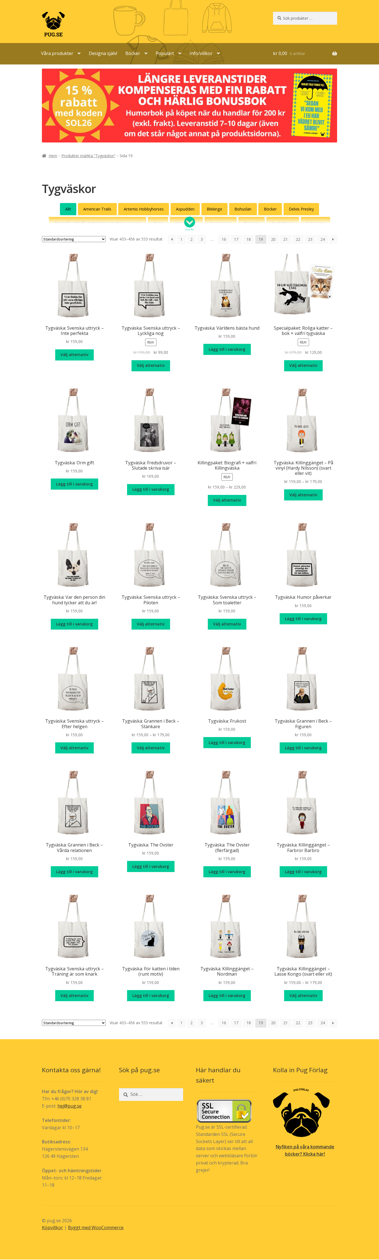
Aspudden (185, 209)
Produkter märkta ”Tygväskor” (88, 155)
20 (273, 239)
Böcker (132, 53)
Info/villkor (201, 53)
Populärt (165, 53)
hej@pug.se (69, 1106)
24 (322, 239)
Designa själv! (103, 53)
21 (285, 239)
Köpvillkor (52, 1227)
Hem (53, 155)
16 (224, 239)
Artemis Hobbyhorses (144, 209)
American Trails (97, 209)
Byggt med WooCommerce (95, 1227)
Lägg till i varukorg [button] (227, 349)
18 (248, 239)
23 (310, 239)
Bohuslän (242, 209)
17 (236, 239)
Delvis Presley (301, 209)
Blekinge (214, 209)
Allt (68, 209)
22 (298, 239)
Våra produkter (57, 53)
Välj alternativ (74, 354)
